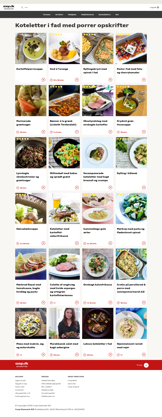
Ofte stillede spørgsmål (51, 384)
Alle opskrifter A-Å (22, 393)
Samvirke (72, 384)
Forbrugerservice (22, 396)
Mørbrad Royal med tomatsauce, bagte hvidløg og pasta (28, 288)
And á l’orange (59, 69)
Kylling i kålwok (127, 173)
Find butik (19, 390)
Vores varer (20, 387)
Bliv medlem (47, 387)
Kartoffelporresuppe (29, 69)
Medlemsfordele (48, 381)
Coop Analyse (73, 387)
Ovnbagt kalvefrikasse (97, 284)
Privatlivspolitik (48, 393)
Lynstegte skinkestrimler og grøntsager (27, 177)
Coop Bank (72, 381)
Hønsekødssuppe (27, 229)
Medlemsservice (48, 396)
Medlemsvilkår (47, 390)
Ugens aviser (20, 381)
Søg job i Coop (21, 384)
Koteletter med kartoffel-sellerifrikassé (59, 232)
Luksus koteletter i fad (97, 343)
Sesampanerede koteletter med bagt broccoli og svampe (96, 177)
